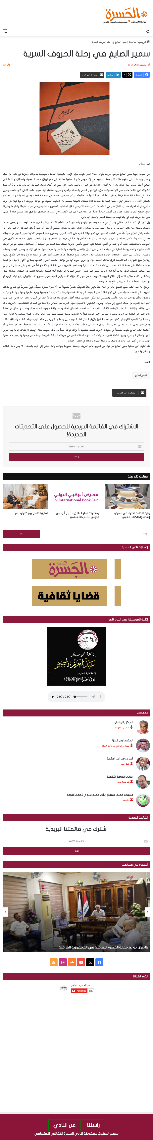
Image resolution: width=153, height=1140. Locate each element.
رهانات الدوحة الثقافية (120, 776)
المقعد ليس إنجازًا (122, 740)
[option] (76, 912)
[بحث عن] (148, 31)
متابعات (132, 42)
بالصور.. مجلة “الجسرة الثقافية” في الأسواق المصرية (108, 947)
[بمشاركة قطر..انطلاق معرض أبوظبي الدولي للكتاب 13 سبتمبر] (76, 496)
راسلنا (93, 1125)
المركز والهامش (124, 722)
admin (126, 800)
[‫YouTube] (81, 962)
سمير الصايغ (140, 375)
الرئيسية (142, 42)
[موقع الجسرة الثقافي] (125, 14)
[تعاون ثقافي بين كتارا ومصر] (25, 496)
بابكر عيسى (124, 764)
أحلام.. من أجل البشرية (120, 758)
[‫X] (90, 962)
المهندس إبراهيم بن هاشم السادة (115, 746)
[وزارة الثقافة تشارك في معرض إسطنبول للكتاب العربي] (127, 496)
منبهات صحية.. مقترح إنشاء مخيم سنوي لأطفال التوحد (100, 794)
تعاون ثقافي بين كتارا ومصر (31, 513)
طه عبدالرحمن (123, 782)
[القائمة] (5, 31)
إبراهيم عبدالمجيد (122, 727)
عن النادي (64, 1125)
